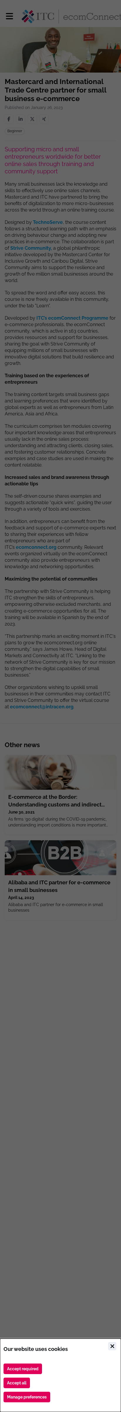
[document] (60, 1375)
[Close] (112, 1346)
